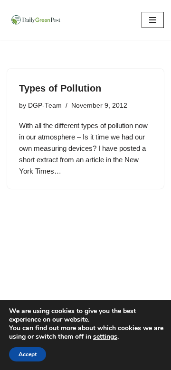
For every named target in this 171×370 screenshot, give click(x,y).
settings (105, 337)
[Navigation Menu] (153, 20)
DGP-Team (45, 105)
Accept (28, 354)
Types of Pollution (60, 88)
